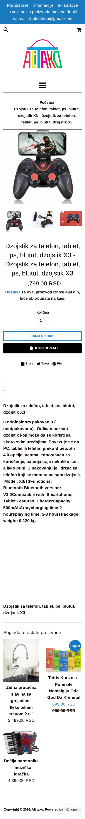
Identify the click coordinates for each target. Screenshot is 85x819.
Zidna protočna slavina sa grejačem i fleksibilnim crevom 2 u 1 (21, 700)
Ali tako (37, 809)
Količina (42, 312)
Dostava (12, 292)
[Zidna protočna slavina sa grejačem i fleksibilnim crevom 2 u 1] (21, 660)
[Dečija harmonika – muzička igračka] (21, 743)
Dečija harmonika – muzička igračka (21, 767)
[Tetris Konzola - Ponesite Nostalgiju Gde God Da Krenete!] (64, 655)
